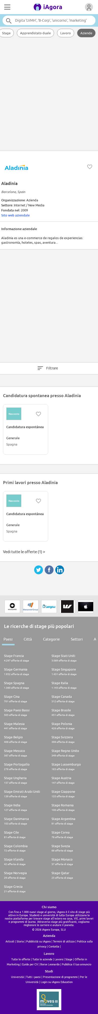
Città (28, 639)
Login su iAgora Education (57, 982)
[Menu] (7, 7)
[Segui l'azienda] (90, 167)
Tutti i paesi (33, 976)
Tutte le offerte (20, 959)
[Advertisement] (49, 94)
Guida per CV (30, 964)
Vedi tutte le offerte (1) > (24, 552)
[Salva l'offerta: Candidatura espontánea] (38, 414)
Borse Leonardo (50, 964)
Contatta (53, 946)
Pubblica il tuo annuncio (76, 964)
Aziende (86, 33)
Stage (68, 959)
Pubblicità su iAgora (38, 941)
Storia (20, 941)
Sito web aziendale (15, 215)
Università (17, 976)
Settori (77, 639)
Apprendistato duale (35, 33)
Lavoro (65, 33)
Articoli (10, 941)
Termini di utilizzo (64, 941)
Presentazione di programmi (60, 976)
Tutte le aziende (42, 959)
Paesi (8, 639)
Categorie (51, 639)
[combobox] (49, 20)
